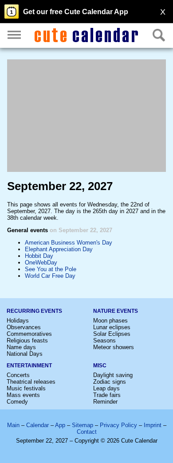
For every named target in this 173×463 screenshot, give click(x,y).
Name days (21, 347)
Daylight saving (113, 375)
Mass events (23, 395)
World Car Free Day (50, 275)
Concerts (18, 375)
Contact (87, 431)
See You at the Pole (50, 269)
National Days (25, 353)
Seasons (104, 340)
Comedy (17, 401)
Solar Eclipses (111, 334)
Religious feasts (27, 340)
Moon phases (110, 320)
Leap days (106, 388)
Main (13, 425)
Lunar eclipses (111, 327)
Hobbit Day (39, 256)
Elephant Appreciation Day (59, 249)
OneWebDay (41, 262)
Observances (24, 327)
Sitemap (82, 425)
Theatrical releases (31, 381)
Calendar (37, 425)
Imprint (152, 425)
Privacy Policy (118, 425)
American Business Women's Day (68, 242)
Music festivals (26, 388)
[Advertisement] (86, 115)
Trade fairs (107, 395)
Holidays (18, 320)
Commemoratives (29, 334)
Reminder (105, 401)
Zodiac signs (109, 381)
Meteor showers (113, 347)
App (60, 425)
